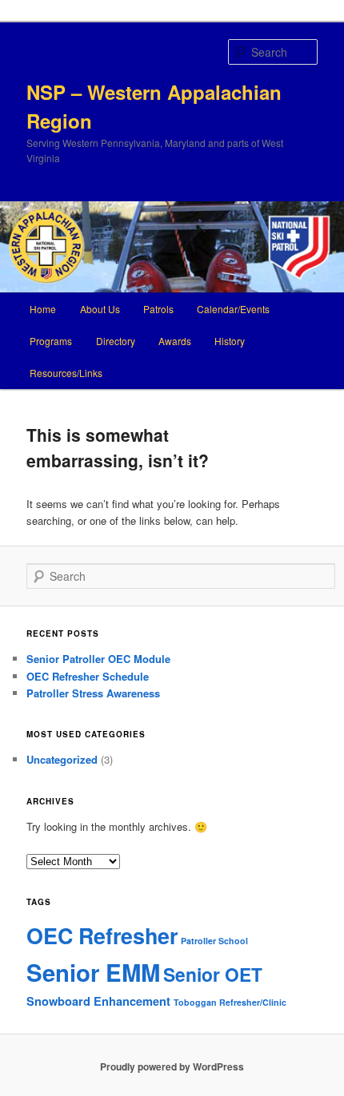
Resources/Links (66, 372)
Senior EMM (93, 972)
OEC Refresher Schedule (87, 676)
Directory (115, 340)
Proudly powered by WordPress (172, 1066)
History (229, 340)
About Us (100, 309)
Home (43, 309)
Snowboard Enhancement (98, 1001)
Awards (174, 340)
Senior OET (212, 974)
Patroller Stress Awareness (93, 693)
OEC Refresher (102, 935)
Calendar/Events (233, 309)
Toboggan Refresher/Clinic (230, 1002)
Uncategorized (62, 759)
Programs (51, 340)
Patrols (158, 309)
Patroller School (214, 941)
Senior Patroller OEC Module (98, 658)
